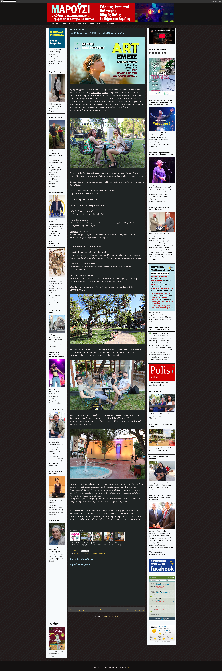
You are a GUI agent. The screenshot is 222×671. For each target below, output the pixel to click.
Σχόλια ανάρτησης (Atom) (111, 616)
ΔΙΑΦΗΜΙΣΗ (82, 23)
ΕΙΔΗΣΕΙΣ (77, 553)
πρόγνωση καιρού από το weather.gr (162, 641)
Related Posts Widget (139, 548)
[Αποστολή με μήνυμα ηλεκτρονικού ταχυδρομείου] (82, 551)
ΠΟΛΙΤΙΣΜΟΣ (85, 553)
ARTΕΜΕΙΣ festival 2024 (97, 553)
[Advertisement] (56, 592)
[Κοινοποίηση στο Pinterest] (88, 551)
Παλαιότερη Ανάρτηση (135, 610)
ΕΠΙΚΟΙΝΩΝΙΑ (109, 23)
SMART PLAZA (95, 23)
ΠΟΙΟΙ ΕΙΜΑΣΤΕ (68, 23)
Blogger (129, 667)
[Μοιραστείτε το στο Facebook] (87, 551)
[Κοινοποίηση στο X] (85, 551)
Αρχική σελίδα (54, 23)
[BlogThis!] (83, 551)
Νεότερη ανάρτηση (77, 610)
